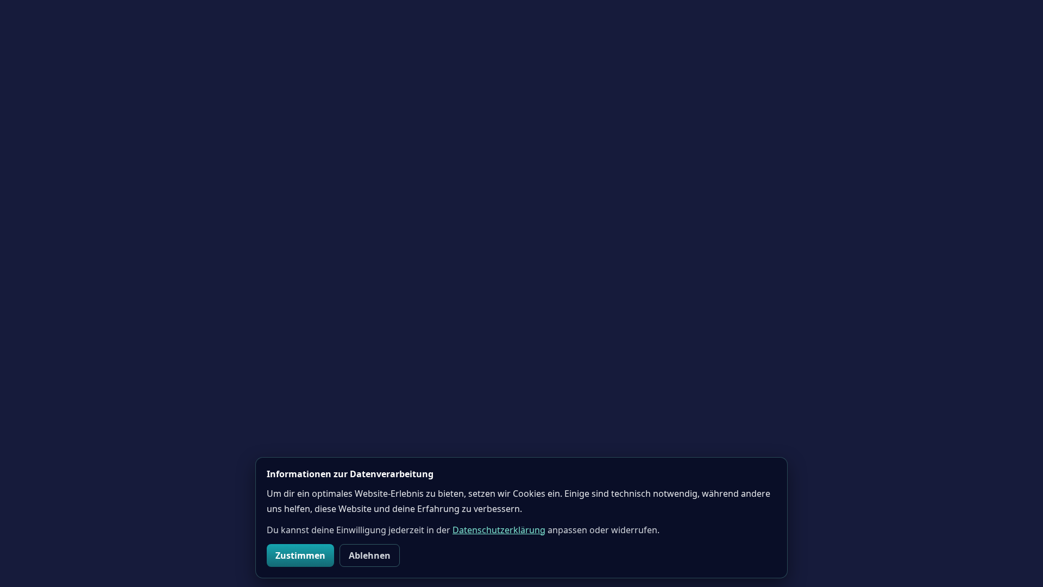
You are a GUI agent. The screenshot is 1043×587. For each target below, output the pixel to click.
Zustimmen (300, 555)
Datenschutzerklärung (499, 530)
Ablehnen (370, 555)
